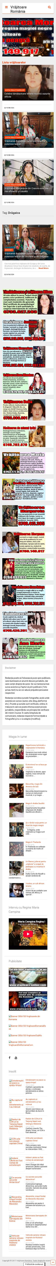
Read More (44, 268)
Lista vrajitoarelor (15, 90)
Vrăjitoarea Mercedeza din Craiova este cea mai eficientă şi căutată (26, 190)
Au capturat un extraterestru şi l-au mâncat (33, 1101)
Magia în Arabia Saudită (35, 803)
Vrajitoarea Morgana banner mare (25, 47)
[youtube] (16, 1057)
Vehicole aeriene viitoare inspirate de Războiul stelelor (36, 1237)
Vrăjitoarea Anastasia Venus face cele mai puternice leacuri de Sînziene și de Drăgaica (26, 255)
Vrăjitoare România (18, 9)
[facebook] (9, 1057)
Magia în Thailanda (33, 842)
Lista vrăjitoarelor (14, 62)
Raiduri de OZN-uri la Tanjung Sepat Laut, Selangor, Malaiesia (34, 1121)
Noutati (9, 250)
